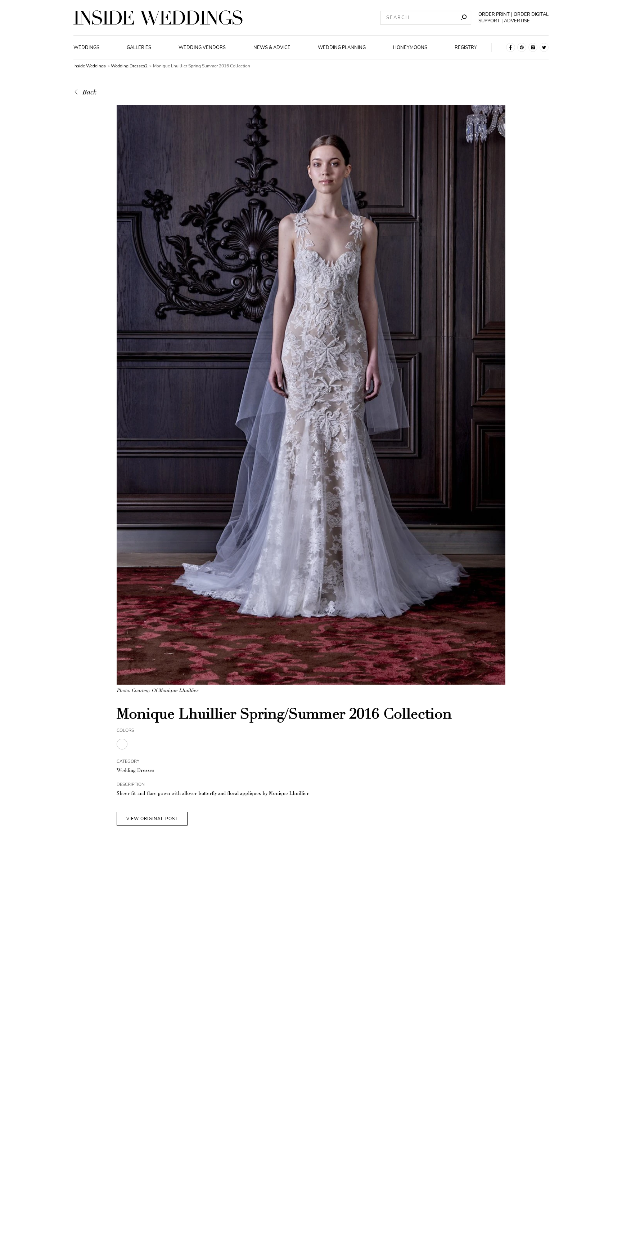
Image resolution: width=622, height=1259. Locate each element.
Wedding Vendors (202, 47)
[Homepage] (158, 17)
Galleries (139, 47)
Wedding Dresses (135, 771)
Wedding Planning (342, 47)
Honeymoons (410, 47)
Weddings (86, 47)
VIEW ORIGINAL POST (152, 819)
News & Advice (271, 47)
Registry (466, 47)
